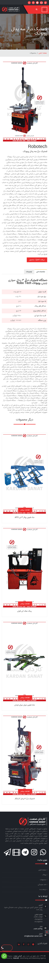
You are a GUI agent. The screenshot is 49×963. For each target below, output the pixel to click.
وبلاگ (44, 875)
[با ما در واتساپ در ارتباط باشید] (29, 2)
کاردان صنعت (17, 956)
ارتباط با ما (42, 889)
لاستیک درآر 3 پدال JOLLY (24, 798)
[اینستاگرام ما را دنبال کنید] (33, 2)
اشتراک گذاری (42, 943)
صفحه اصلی (43, 53)
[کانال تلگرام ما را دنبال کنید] (37, 2)
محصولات (43, 879)
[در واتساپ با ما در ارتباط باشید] (45, 2)
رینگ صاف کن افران (24, 611)
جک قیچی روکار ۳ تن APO (24, 517)
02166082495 (37, 929)
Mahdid (16, 958)
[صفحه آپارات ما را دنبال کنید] (41, 2)
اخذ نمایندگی (42, 884)
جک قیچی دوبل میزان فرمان (24, 705)
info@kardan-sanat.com (33, 936)
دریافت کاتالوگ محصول (37, 259)
